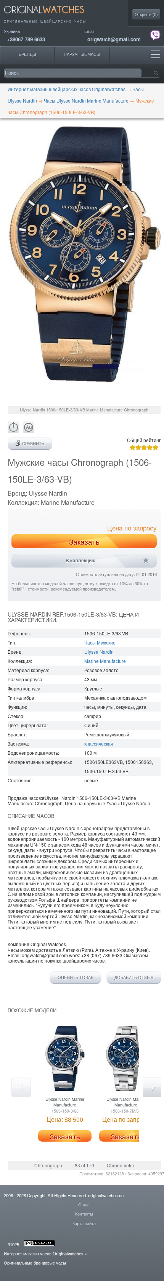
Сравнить (33, 443)
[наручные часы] (50, 15)
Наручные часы (82, 54)
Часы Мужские (100, 642)
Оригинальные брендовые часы (35, 1263)
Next (152, 1087)
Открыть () (146, 14)
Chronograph (48, 1165)
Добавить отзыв (133, 977)
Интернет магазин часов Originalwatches (44, 1253)
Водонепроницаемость (33, 752)
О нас (84, 1204)
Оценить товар (75, 977)
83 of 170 (84, 1165)
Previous (21, 1087)
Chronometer (120, 1165)
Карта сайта (84, 1223)
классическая (98, 743)
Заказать (84, 542)
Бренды (27, 54)
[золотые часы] (28, 431)
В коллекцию (80, 560)
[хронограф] (13, 431)
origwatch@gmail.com (114, 39)
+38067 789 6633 (26, 39)
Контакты (84, 1214)
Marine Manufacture (105, 661)
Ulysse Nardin (99, 651)
